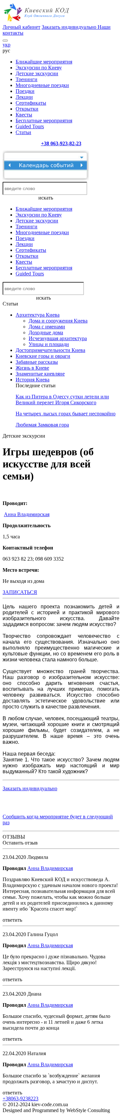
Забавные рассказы (37, 362)
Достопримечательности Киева (50, 350)
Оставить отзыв (20, 843)
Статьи (23, 132)
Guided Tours (30, 126)
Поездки (25, 91)
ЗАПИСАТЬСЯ (20, 592)
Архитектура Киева (38, 315)
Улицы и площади (49, 344)
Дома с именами (47, 326)
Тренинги (26, 79)
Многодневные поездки (42, 85)
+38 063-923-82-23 (61, 143)
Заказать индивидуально (70, 27)
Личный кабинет (21, 27)
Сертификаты (31, 103)
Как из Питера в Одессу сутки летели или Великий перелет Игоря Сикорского (62, 399)
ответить (12, 920)
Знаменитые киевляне (40, 373)
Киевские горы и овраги (43, 356)
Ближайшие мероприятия (44, 61)
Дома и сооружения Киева (58, 320)
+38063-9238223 (20, 1098)
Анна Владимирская (26, 514)
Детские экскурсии (37, 73)
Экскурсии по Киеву (39, 67)
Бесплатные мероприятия (44, 120)
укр (6, 44)
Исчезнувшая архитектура (58, 338)
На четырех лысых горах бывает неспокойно (65, 413)
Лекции (24, 97)
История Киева (32, 379)
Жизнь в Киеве (32, 368)
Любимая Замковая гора (42, 424)
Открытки (27, 109)
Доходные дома (46, 332)
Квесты (24, 114)
